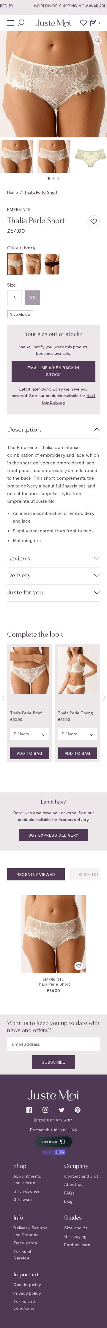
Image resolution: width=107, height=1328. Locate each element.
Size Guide (20, 311)
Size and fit (75, 1227)
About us (73, 1184)
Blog (68, 1201)
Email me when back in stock (53, 368)
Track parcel (25, 1242)
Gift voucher (26, 1191)
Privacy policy (27, 1293)
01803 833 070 (64, 1129)
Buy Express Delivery (53, 831)
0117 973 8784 (60, 1119)
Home (12, 188)
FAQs (69, 1192)
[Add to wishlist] (93, 218)
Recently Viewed (36, 871)
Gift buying (75, 1236)
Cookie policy (27, 1284)
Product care (77, 1244)
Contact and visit (81, 1176)
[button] (49, 175)
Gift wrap (22, 1199)
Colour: (21, 244)
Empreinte (19, 206)
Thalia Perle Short (53, 981)
